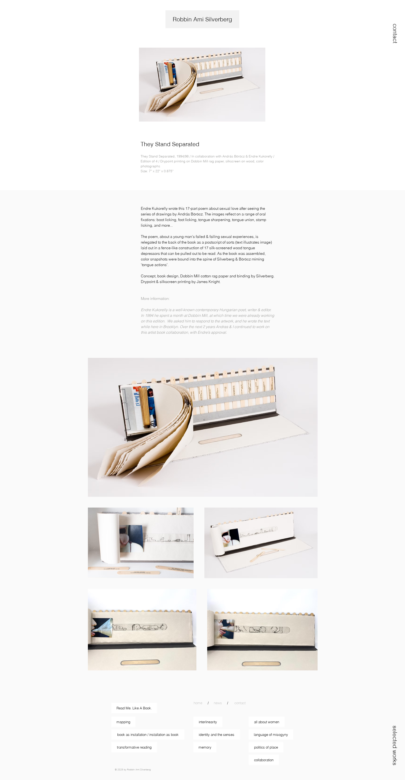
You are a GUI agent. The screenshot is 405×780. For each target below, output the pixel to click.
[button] (395, 33)
